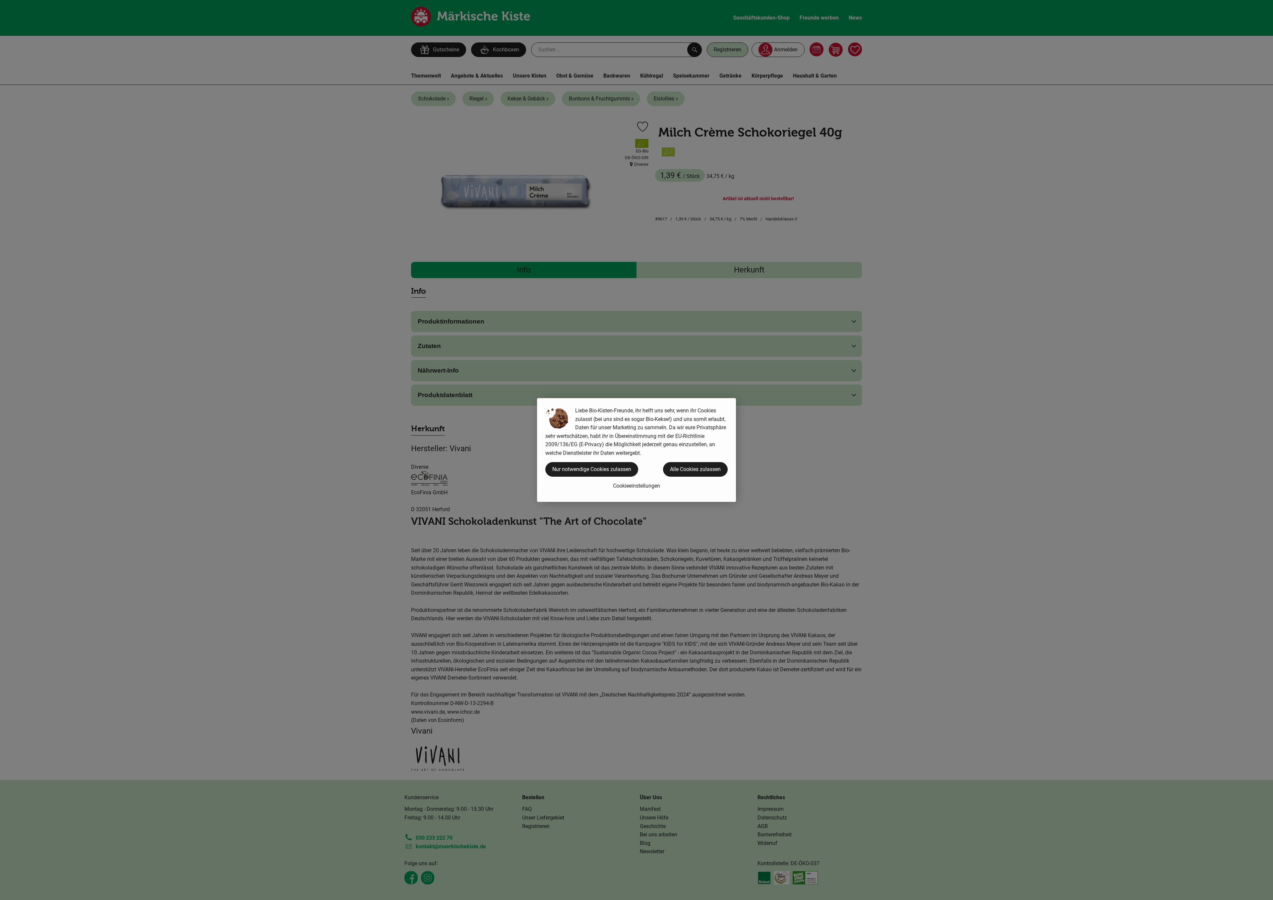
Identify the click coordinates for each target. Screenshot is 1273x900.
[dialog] (636, 450)
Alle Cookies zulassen (695, 469)
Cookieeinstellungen (636, 486)
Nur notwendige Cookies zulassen (591, 469)
